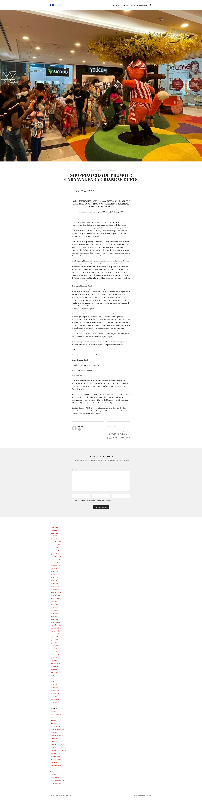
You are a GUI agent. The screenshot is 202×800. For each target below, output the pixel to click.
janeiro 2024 (55, 589)
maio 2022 (54, 646)
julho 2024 (54, 572)
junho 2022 (54, 643)
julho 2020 (54, 702)
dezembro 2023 (56, 592)
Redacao (80, 426)
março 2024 (54, 583)
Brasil (110, 426)
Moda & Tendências (57, 744)
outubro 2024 (55, 563)
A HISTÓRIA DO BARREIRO (139, 5)
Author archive (79, 429)
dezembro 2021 (56, 661)
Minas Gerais (55, 738)
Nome (74, 493)
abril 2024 (54, 580)
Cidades (53, 721)
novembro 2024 (56, 560)
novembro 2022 (56, 628)
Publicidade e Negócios (58, 750)
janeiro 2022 (55, 658)
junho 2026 (54, 530)
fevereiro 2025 (55, 551)
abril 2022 (54, 649)
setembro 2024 (55, 566)
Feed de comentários (57, 781)
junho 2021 (54, 678)
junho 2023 (54, 610)
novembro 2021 (56, 664)
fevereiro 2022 (55, 655)
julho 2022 (54, 640)
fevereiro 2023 (55, 622)
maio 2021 (54, 681)
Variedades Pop (56, 765)
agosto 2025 (55, 548)
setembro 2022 (55, 634)
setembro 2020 (55, 696)
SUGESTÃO (125, 5)
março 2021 (54, 687)
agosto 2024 (55, 569)
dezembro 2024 (56, 557)
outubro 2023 (55, 598)
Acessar (53, 775)
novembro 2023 (56, 595)
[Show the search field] (150, 5)
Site (113, 493)
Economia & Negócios (58, 729)
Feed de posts (55, 778)
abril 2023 (54, 616)
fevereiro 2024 (55, 586)
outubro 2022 (55, 631)
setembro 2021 (55, 670)
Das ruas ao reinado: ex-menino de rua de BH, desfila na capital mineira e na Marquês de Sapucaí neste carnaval (119, 433)
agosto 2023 (55, 604)
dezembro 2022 (56, 625)
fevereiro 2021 (55, 690)
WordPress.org (56, 783)
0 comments (110, 170)
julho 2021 (54, 676)
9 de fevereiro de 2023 (95, 170)
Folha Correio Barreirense (62, 795)
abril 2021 (54, 684)
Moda (53, 741)
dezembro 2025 (56, 542)
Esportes (54, 732)
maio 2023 (54, 613)
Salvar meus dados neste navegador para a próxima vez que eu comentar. (93, 500)
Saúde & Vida (55, 753)
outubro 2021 (55, 667)
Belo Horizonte (56, 715)
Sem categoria (55, 756)
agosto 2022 (55, 637)
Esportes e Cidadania (57, 735)
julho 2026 (54, 527)
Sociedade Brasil (56, 759)
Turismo (54, 762)
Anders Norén (143, 795)
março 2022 (54, 652)
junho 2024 (54, 575)
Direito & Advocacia (57, 726)
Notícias (116, 5)
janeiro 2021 (55, 693)
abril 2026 (54, 536)
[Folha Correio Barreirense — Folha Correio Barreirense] (57, 5)
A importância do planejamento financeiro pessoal (119, 438)
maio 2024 (54, 578)
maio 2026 (54, 533)
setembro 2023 (55, 601)
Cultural (53, 724)
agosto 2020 (55, 699)
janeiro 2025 (55, 554)
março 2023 (54, 619)
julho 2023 (54, 607)
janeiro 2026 (55, 539)
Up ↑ (151, 795)
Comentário (75, 469)
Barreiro (53, 712)
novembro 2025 (56, 545)
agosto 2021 (54, 673)
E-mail (94, 493)
